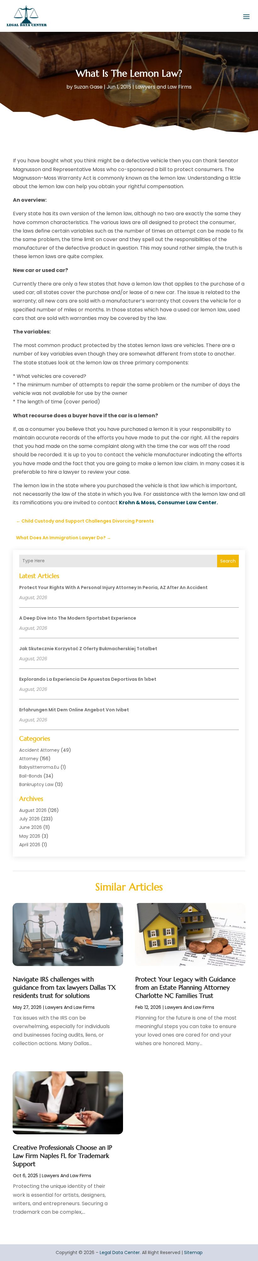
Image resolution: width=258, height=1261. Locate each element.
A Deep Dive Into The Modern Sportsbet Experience (77, 618)
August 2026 (33, 810)
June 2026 (30, 827)
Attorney (28, 758)
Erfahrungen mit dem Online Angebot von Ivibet (74, 710)
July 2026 (29, 819)
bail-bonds (30, 776)
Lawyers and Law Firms (163, 86)
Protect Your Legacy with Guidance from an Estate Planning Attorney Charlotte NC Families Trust (185, 987)
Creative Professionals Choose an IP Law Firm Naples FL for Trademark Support (62, 1156)
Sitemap (193, 1252)
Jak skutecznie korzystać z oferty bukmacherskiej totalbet (88, 648)
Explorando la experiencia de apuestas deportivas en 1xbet (87, 679)
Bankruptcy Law (36, 784)
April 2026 (29, 845)
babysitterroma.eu (39, 767)
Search (228, 561)
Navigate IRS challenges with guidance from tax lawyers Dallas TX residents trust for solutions (64, 987)
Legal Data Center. (120, 1252)
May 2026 (29, 836)
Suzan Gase (88, 86)
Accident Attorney (39, 750)
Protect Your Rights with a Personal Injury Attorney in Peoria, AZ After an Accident (113, 587)
